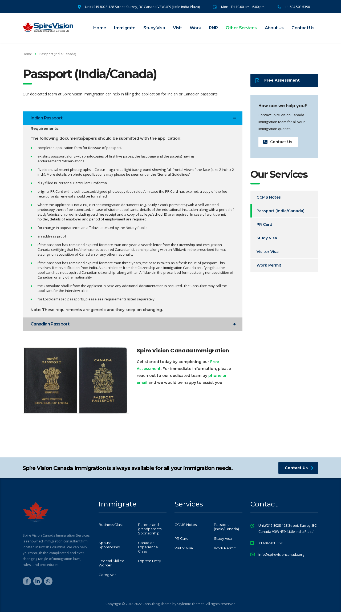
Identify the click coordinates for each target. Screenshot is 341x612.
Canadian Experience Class (148, 547)
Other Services (241, 27)
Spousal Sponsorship (109, 545)
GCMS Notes (269, 197)
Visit (177, 27)
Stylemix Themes (191, 603)
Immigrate (124, 27)
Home (99, 27)
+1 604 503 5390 (270, 543)
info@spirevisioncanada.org (281, 554)
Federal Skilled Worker (111, 563)
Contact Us (302, 27)
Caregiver (107, 575)
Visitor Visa (268, 251)
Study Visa (154, 27)
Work (195, 27)
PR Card (264, 224)
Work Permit (269, 265)
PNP (213, 27)
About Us (274, 27)
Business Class (111, 524)
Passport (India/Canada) (281, 210)
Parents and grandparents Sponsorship (149, 528)
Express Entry (149, 561)
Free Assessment (282, 80)
